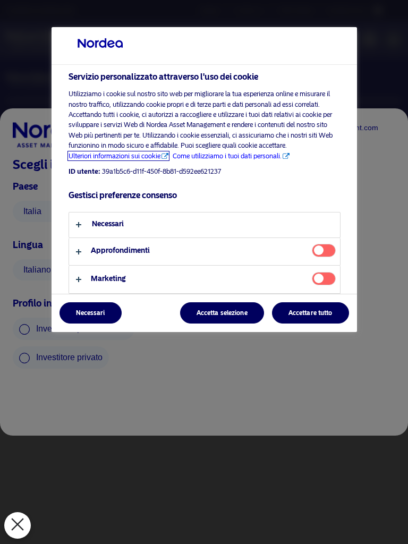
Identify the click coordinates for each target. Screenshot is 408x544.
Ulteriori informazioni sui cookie (114, 156)
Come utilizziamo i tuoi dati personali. (227, 156)
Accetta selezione (222, 313)
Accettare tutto (310, 313)
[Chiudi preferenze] (17, 525)
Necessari (90, 313)
